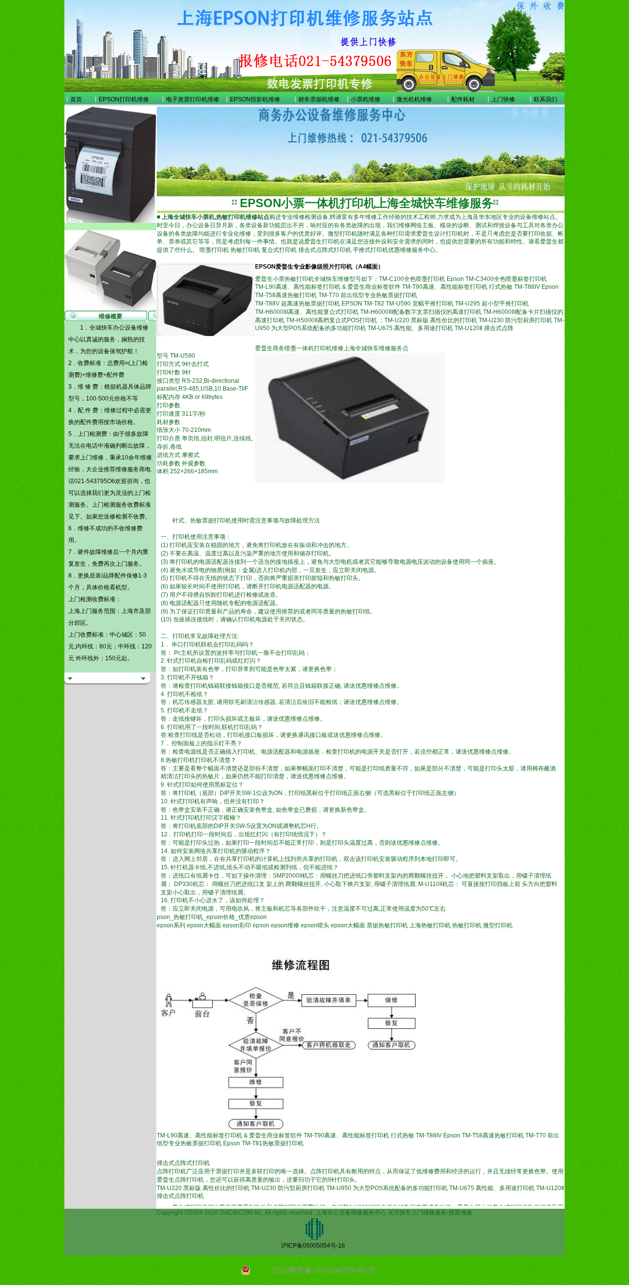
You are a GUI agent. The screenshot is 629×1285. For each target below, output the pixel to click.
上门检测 (103, 504)
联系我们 (545, 99)
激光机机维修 (414, 99)
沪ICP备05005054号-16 (313, 1245)
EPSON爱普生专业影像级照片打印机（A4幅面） (319, 266)
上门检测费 (92, 433)
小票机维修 (365, 99)
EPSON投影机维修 (255, 99)
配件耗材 (463, 99)
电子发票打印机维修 (192, 99)
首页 (76, 99)
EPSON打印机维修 (124, 99)
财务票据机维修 (319, 99)
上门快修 (503, 99)
